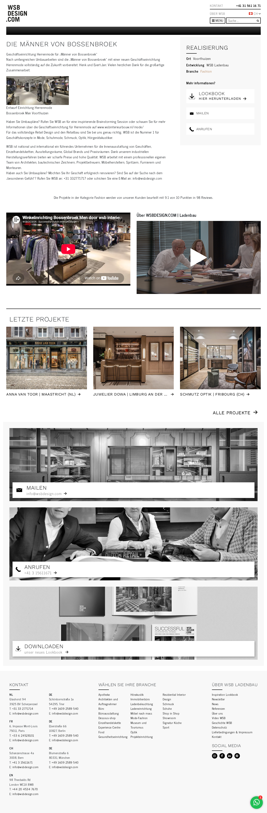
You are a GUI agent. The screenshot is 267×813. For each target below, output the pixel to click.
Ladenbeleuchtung (142, 703)
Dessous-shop (107, 717)
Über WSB (217, 13)
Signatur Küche (172, 722)
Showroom (169, 717)
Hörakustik (137, 694)
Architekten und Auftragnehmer (108, 701)
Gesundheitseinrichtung (113, 736)
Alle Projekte (232, 412)
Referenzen (218, 708)
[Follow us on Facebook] (222, 756)
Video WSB (219, 717)
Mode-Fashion (139, 717)
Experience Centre (109, 727)
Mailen (202, 113)
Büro (101, 708)
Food (101, 732)
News (215, 703)
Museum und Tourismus (139, 725)
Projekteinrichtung (142, 736)
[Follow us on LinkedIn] (229, 756)
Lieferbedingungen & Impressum (232, 732)
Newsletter (218, 699)
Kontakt (216, 5)
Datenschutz (219, 727)
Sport (166, 727)
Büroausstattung (108, 713)
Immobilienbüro (140, 699)
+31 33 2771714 (22, 708)
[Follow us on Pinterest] (237, 756)
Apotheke (104, 694)
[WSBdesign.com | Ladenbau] (16, 13)
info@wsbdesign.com (26, 713)
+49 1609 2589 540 (65, 708)
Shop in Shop (171, 713)
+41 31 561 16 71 (248, 5)
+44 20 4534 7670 (25, 789)
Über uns (217, 713)
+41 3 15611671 (22, 762)
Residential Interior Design (174, 697)
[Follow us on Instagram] (214, 756)
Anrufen (203, 129)
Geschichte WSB (222, 722)
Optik (134, 732)
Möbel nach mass (141, 713)
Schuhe (167, 708)
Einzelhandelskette (109, 722)
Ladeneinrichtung (141, 708)
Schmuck (168, 703)
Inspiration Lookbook (225, 694)
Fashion (206, 71)
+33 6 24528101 (23, 735)
